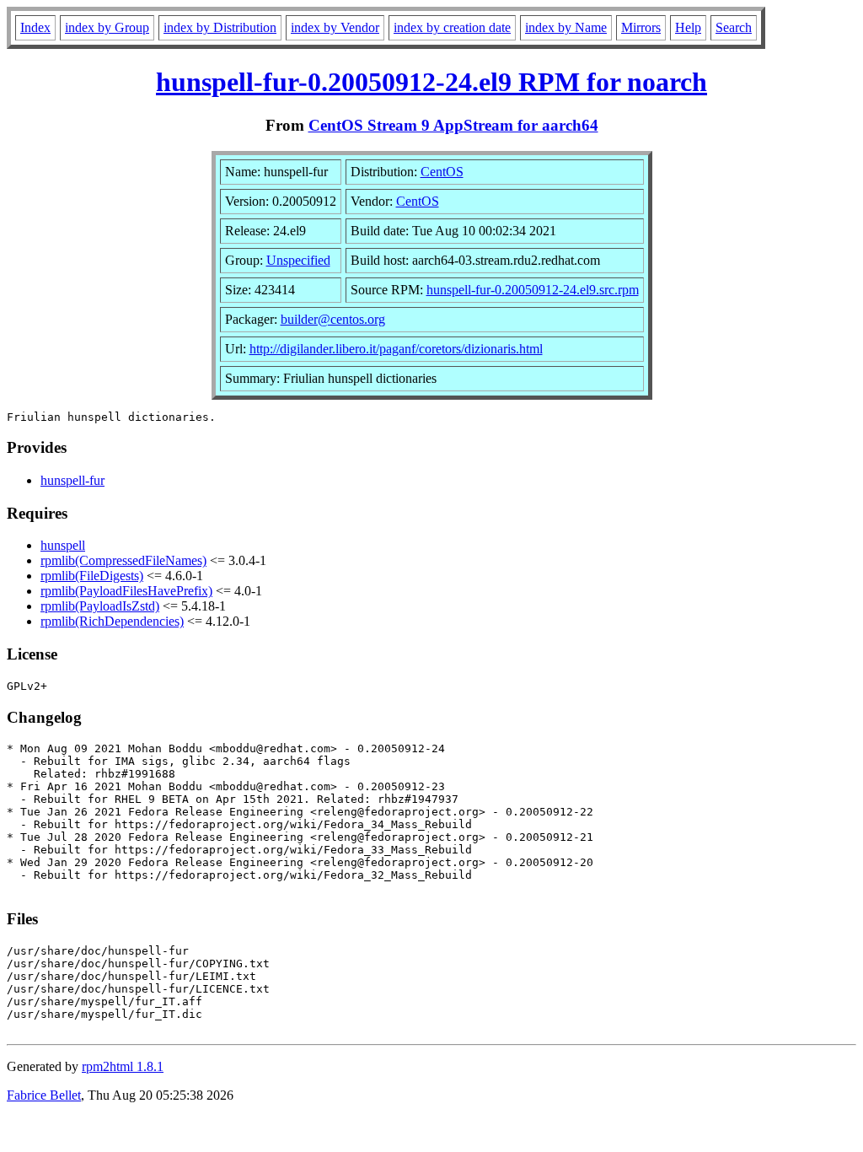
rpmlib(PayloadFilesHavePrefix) (126, 591)
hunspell (62, 545)
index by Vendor (335, 27)
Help (688, 27)
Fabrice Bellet (44, 1095)
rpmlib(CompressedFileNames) (123, 560)
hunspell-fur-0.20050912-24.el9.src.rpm (532, 290)
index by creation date (452, 27)
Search (734, 27)
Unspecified (298, 260)
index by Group (107, 27)
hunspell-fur (72, 480)
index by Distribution (219, 27)
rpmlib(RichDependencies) (112, 621)
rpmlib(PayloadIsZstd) (99, 606)
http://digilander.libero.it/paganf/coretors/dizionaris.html (396, 349)
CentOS (442, 171)
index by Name (566, 27)
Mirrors (641, 27)
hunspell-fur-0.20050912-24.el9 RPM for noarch (431, 82)
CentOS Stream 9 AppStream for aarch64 (453, 125)
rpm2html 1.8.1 (122, 1066)
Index (35, 27)
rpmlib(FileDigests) (91, 575)
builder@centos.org (333, 319)
